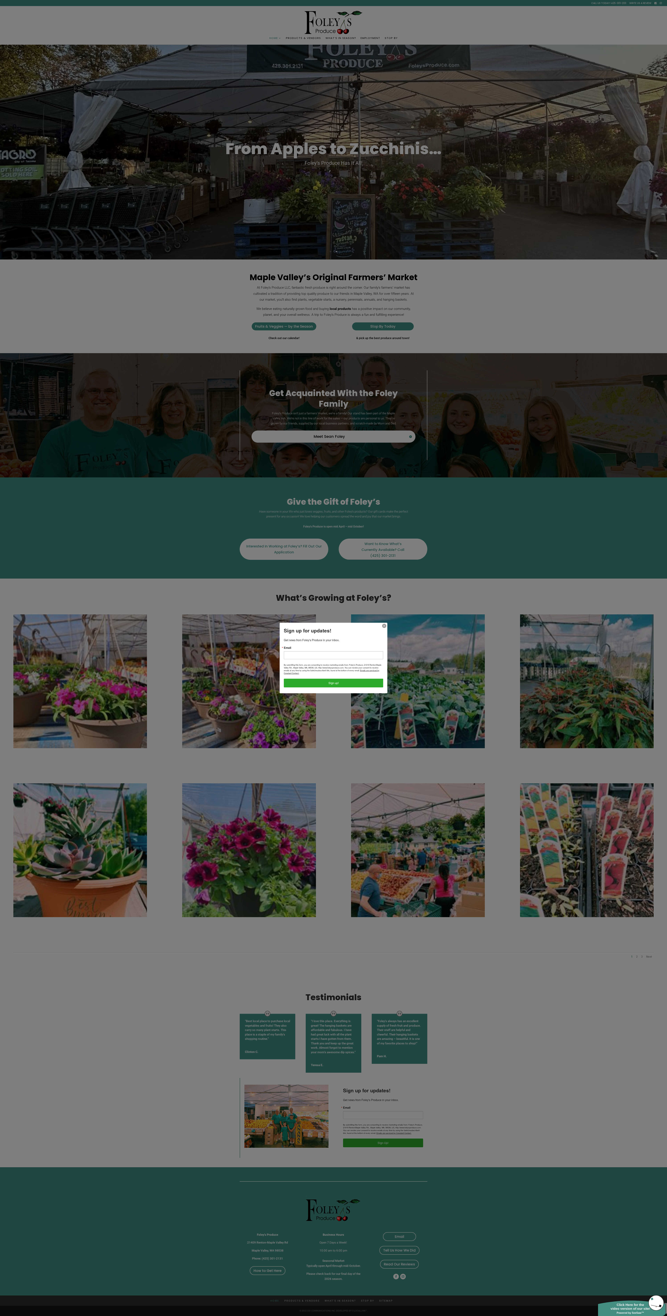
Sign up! (333, 683)
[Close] (384, 626)
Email (287, 647)
